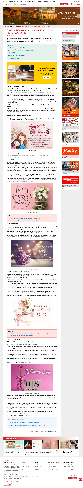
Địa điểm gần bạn (38, 465)
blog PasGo (18, 407)
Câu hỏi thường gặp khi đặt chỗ (26, 468)
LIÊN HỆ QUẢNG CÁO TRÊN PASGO (17, 47)
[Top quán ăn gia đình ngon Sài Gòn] (70, 52)
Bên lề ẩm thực (14, 26)
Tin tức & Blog (45, 1)
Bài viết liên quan (10, 438)
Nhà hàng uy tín (28, 1)
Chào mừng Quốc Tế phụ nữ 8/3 (68, 40)
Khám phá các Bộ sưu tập (40, 469)
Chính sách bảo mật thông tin (54, 467)
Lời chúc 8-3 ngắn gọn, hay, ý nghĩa (69, 36)
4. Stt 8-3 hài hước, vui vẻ (14, 57)
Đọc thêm (46, 77)
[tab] (40, 24)
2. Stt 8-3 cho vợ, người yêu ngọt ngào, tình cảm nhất (20, 50)
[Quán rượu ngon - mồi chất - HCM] (70, 70)
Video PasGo (52, 1)
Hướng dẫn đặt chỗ (25, 466)
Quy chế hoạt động (52, 466)
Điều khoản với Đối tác (53, 469)
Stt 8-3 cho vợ (12, 52)
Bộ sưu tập (16, 1)
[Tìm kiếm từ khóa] (77, 30)
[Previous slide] (4, 16)
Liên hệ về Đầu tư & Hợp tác (69, 469)
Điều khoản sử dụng (52, 465)
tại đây (23, 413)
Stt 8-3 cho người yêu (14, 53)
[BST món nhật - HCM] (70, 105)
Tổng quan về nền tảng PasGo (27, 465)
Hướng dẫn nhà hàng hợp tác (69, 466)
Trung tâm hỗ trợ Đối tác (68, 465)
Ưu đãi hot (34, 1)
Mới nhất (39, 1)
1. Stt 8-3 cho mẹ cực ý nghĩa (14, 49)
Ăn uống (21, 1)
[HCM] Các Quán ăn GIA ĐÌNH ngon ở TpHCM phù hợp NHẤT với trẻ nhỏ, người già (30, 333)
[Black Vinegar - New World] (41, 16)
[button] (6, 445)
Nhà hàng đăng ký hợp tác (68, 467)
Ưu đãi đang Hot (38, 467)
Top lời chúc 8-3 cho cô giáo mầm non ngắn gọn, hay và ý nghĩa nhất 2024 (26, 423)
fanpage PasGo (26, 407)
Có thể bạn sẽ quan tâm (13, 58)
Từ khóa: (64, 33)
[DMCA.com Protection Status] (71, 480)
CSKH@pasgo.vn (19, 478)
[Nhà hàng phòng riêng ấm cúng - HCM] (70, 87)
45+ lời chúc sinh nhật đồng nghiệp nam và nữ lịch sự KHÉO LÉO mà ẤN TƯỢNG (27, 425)
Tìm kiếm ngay (38, 466)
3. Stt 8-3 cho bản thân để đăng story (16, 55)
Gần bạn (11, 1)
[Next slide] (78, 16)
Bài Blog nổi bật (66, 115)
